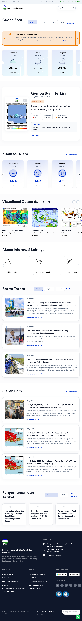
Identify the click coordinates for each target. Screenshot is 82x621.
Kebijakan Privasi (38, 614)
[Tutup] (79, 612)
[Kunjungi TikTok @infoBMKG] (75, 585)
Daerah (60, 289)
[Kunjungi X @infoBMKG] (66, 585)
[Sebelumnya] (2, 62)
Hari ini (43, 22)
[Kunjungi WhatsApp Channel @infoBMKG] (79, 585)
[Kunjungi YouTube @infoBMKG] (57, 585)
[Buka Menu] (78, 8)
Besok (54, 22)
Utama (38, 289)
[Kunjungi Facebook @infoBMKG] (62, 585)
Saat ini (32, 22)
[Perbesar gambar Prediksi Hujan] (54, 211)
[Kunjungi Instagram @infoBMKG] (70, 585)
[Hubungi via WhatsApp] (78, 617)
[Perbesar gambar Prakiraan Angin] (25, 211)
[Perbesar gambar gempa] (25, 100)
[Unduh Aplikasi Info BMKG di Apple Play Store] (74, 574)
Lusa (62, 22)
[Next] (78, 38)
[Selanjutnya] (79, 62)
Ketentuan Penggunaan (47, 611)
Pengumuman (51, 495)
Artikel (64, 495)
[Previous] (4, 38)
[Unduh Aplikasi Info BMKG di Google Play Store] (61, 574)
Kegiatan (49, 289)
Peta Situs (36, 611)
